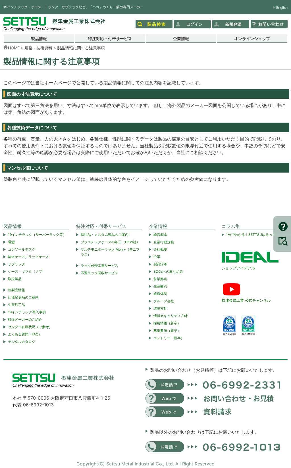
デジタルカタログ (21, 341)
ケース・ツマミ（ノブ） (26, 271)
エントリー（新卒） (168, 338)
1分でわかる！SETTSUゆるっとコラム (256, 234)
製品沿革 (160, 264)
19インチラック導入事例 (27, 312)
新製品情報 (16, 290)
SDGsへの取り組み (168, 271)
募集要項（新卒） (167, 330)
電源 (11, 242)
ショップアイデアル (238, 268)
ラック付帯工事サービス (99, 265)
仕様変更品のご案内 (23, 297)
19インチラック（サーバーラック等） (37, 234)
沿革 (156, 257)
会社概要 (160, 249)
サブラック (16, 264)
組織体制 (160, 293)
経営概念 (160, 234)
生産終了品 (16, 305)
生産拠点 (160, 286)
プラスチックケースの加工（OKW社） (110, 242)
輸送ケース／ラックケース (28, 257)
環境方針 (160, 308)
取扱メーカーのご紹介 (25, 319)
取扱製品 (15, 279)
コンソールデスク (21, 249)
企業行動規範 (163, 242)
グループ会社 (163, 301)
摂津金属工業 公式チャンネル (246, 300)
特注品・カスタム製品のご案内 (104, 234)
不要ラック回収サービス (99, 273)
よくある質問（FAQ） (25, 334)
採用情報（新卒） (167, 323)
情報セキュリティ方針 (170, 316)
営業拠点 (160, 279)
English (282, 7)
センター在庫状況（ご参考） (30, 327)
